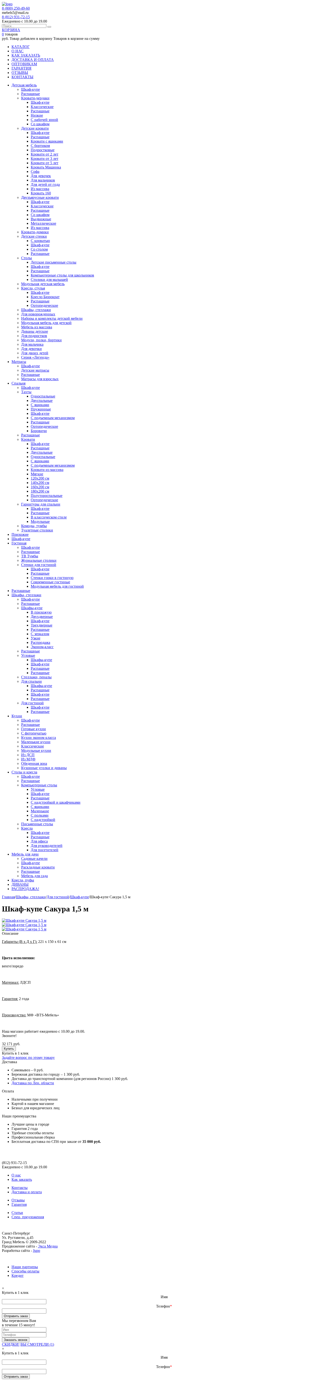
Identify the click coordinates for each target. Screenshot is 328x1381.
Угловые (28, 655)
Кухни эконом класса (38, 738)
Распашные (30, 94)
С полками (40, 815)
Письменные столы (37, 824)
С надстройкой (43, 820)
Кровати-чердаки (35, 98)
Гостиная (19, 543)
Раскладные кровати (38, 867)
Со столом (39, 249)
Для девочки (31, 349)
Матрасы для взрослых (40, 379)
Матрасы (19, 362)
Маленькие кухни (35, 742)
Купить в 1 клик (15, 1053)
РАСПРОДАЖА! (25, 889)
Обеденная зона (34, 763)
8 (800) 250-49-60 (16, 8)
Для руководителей (46, 846)
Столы (26, 258)
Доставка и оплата (27, 1192)
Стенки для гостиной (38, 565)
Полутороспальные (46, 496)
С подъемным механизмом (53, 418)
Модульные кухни (36, 750)
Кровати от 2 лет (44, 154)
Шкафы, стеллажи (36, 310)
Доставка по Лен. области (33, 1083)
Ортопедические (44, 305)
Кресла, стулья (33, 288)
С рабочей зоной (44, 120)
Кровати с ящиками (47, 141)
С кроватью (40, 241)
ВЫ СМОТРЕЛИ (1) (37, 1344)
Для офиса (39, 841)
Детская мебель (24, 85)
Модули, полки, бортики (41, 340)
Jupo (36, 1250)
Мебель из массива (36, 327)
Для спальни (31, 681)
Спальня (18, 383)
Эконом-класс (42, 647)
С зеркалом (40, 634)
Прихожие (20, 534)
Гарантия (19, 1204)
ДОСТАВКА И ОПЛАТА (33, 60)
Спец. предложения (28, 1217)
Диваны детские (34, 331)
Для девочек (41, 176)
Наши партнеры (25, 1267)
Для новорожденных (38, 314)
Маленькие (40, 811)
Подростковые (43, 150)
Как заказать (22, 1179)
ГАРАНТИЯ (21, 68)
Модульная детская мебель (43, 284)
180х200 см (40, 491)
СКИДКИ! (10, 1344)
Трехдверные (41, 625)
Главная (8, 897)
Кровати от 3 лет (44, 159)
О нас (16, 1175)
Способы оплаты (25, 1271)
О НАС (18, 51)
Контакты (20, 1188)
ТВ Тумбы (29, 556)
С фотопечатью (33, 733)
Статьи (17, 1213)
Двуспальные (42, 400)
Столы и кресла (24, 772)
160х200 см (40, 487)
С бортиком (40, 146)
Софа (35, 171)
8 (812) (16, 17)
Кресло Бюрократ (45, 297)
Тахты (26, 392)
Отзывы (18, 1200)
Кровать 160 (41, 193)
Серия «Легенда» (35, 357)
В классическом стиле (49, 517)
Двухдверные (42, 617)
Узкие (35, 638)
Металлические (43, 223)
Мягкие (37, 474)
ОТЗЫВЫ (20, 73)
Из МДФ (28, 759)
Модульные (40, 521)
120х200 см (40, 478)
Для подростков (34, 336)
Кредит (18, 1275)
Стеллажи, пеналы (36, 677)
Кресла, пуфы (23, 880)
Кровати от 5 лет (44, 163)
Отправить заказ (16, 1316)
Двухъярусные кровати (40, 197)
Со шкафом (40, 124)
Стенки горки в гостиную (52, 578)
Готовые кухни (33, 729)
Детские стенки (34, 236)
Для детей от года (45, 184)
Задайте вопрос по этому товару (28, 1057)
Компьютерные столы (39, 785)
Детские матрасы (35, 370)
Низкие (37, 115)
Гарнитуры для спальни (40, 504)
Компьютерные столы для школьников (62, 275)
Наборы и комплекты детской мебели (52, 318)
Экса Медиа (48, 1246)
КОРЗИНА (11, 30)
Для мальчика (32, 344)
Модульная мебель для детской (46, 323)
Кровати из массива (47, 470)
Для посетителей (44, 850)
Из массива (40, 189)
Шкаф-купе (30, 89)
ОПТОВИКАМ (24, 64)
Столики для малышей (49, 279)
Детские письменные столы (53, 262)
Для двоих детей (34, 353)
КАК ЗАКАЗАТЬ (26, 55)
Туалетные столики (37, 530)
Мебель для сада (34, 876)
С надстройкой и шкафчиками (55, 802)
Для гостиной (32, 703)
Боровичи (39, 431)
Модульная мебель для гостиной (57, 586)
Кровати (28, 439)
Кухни (17, 716)
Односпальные (43, 396)
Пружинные (41, 409)
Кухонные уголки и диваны (44, 768)
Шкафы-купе (32, 608)
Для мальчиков (43, 180)
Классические (42, 107)
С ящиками (40, 405)
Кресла (27, 828)
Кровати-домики (35, 232)
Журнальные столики (38, 560)
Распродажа (40, 642)
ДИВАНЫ (20, 884)
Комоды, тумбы (34, 526)
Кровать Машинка (46, 167)
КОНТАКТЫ (22, 77)
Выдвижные (41, 219)
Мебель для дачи (25, 854)
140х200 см (40, 483)
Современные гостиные (50, 582)
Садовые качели (34, 858)
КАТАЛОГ (21, 47)
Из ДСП (28, 755)
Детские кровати (35, 128)
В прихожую (41, 612)
